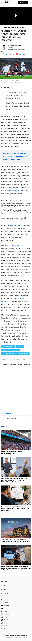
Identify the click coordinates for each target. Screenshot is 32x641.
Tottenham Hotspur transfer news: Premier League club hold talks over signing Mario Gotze (16, 212)
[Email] (20, 54)
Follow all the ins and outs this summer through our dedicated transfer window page (15, 156)
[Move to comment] (23, 54)
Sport (25, 324)
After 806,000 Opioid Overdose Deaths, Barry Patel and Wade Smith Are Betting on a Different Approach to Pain (15, 480)
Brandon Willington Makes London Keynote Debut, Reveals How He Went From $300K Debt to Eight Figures (16, 568)
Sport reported (14, 245)
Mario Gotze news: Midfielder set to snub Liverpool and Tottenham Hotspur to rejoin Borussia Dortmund (16, 205)
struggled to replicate (16, 225)
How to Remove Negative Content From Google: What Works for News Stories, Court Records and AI (15, 508)
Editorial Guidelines (23, 364)
